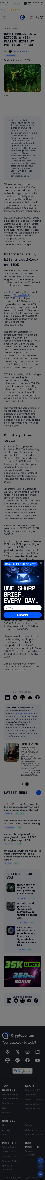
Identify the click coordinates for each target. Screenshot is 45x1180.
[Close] (41, 562)
